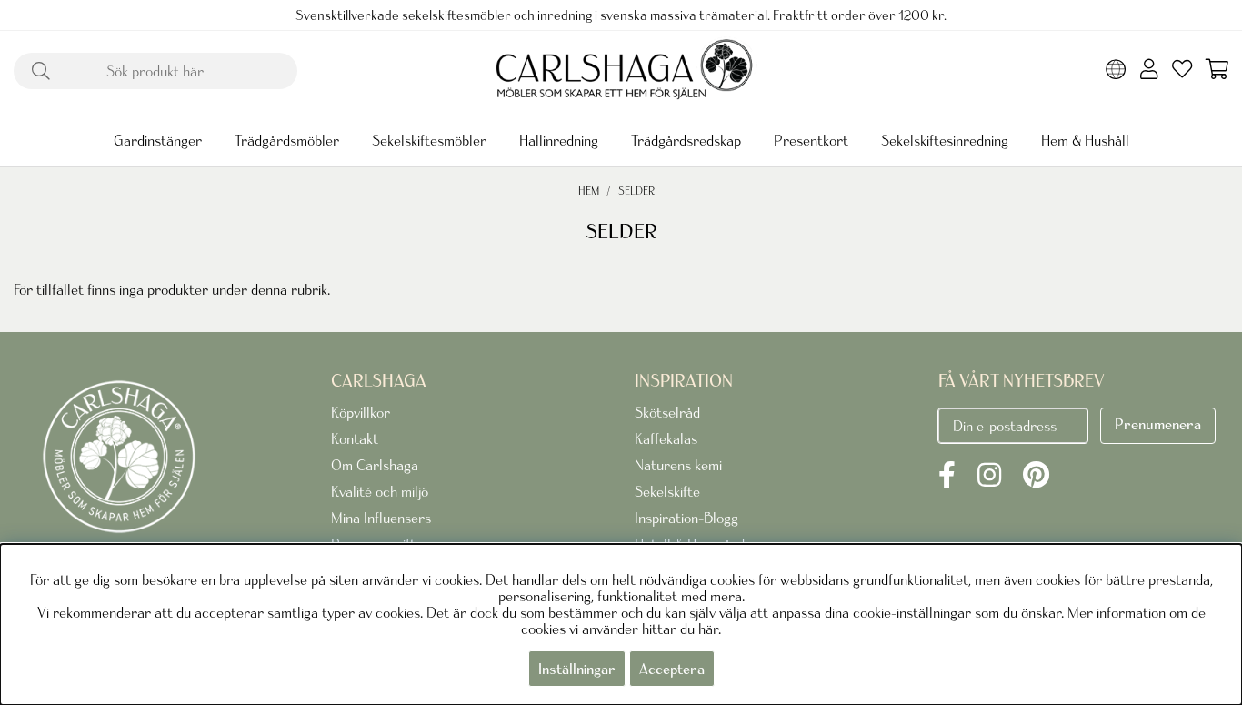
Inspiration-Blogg (686, 517)
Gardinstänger (158, 140)
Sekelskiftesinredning (944, 140)
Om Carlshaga (374, 465)
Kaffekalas (666, 438)
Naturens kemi (678, 465)
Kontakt (354, 438)
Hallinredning (558, 140)
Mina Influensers (381, 517)
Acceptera (672, 668)
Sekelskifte (667, 491)
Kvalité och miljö (379, 491)
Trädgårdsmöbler (287, 140)
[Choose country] (1116, 71)
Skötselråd (667, 412)
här (708, 628)
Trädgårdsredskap (686, 140)
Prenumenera (1158, 424)
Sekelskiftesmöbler (429, 140)
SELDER (636, 190)
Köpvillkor (360, 412)
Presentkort (811, 140)
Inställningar (577, 668)
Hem (588, 190)
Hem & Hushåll (1085, 140)
